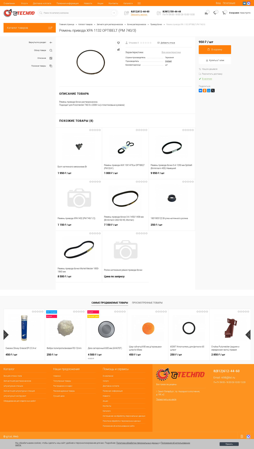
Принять (229, 444)
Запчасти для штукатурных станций (19, 391)
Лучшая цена (59, 396)
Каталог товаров (17, 27)
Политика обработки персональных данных (122, 421)
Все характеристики (171, 52)
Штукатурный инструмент (15, 396)
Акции (100, 3)
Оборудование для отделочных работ (20, 401)
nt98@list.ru (228, 377)
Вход (218, 3)
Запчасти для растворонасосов (17, 381)
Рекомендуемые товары (64, 391)
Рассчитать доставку (212, 74)
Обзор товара (40, 50)
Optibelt (168, 61)
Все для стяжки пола (13, 376)
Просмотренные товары (147, 302)
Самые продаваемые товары (110, 302)
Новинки (57, 376)
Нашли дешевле (209, 69)
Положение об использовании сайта (118, 426)
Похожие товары (38, 66)
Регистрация (229, 3)
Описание (41, 58)
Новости (88, 3)
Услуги (24, 3)
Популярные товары (62, 381)
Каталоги (128, 3)
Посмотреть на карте (166, 399)
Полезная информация (67, 3)
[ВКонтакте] (200, 90)
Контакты (113, 3)
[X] (213, 90)
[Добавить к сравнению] (118, 49)
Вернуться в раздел (37, 42)
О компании (9, 3)
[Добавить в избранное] (118, 43)
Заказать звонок (139, 14)
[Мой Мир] (208, 90)
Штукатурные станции (13, 386)
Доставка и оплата (42, 3)
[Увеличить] (90, 61)
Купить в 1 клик (216, 60)
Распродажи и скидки (62, 386)
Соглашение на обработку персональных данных (124, 416)
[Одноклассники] (204, 90)
